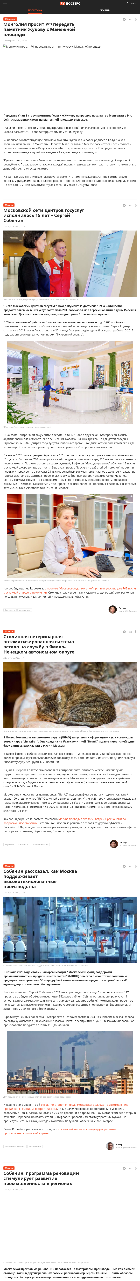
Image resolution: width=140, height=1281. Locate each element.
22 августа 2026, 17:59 (14, 226)
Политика (35, 10)
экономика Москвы (15, 1146)
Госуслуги (10, 609)
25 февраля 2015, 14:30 (15, 40)
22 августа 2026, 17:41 (14, 657)
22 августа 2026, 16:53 (14, 1189)
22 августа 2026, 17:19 (14, 892)
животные (23, 844)
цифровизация (40, 844)
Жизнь (105, 10)
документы (24, 609)
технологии (35, 1146)
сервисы (9, 844)
